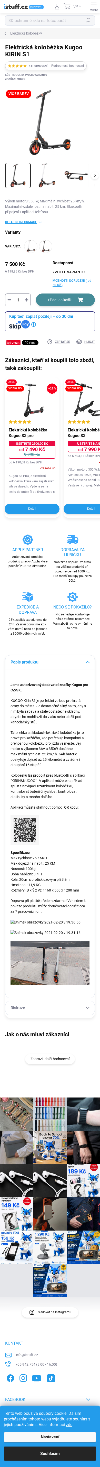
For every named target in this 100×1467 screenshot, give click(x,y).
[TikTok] (50, 1377)
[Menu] (93, 6)
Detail (32, 508)
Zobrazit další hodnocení (50, 1059)
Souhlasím (50, 1453)
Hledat (88, 20)
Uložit (15, 342)
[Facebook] (9, 1377)
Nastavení (50, 1437)
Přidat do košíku (61, 300)
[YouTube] (36, 1377)
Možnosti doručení (72, 283)
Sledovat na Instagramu (54, 1312)
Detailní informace (21, 222)
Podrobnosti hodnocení (67, 66)
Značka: (15, 79)
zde (69, 1424)
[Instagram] (22, 1377)
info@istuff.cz (26, 1355)
